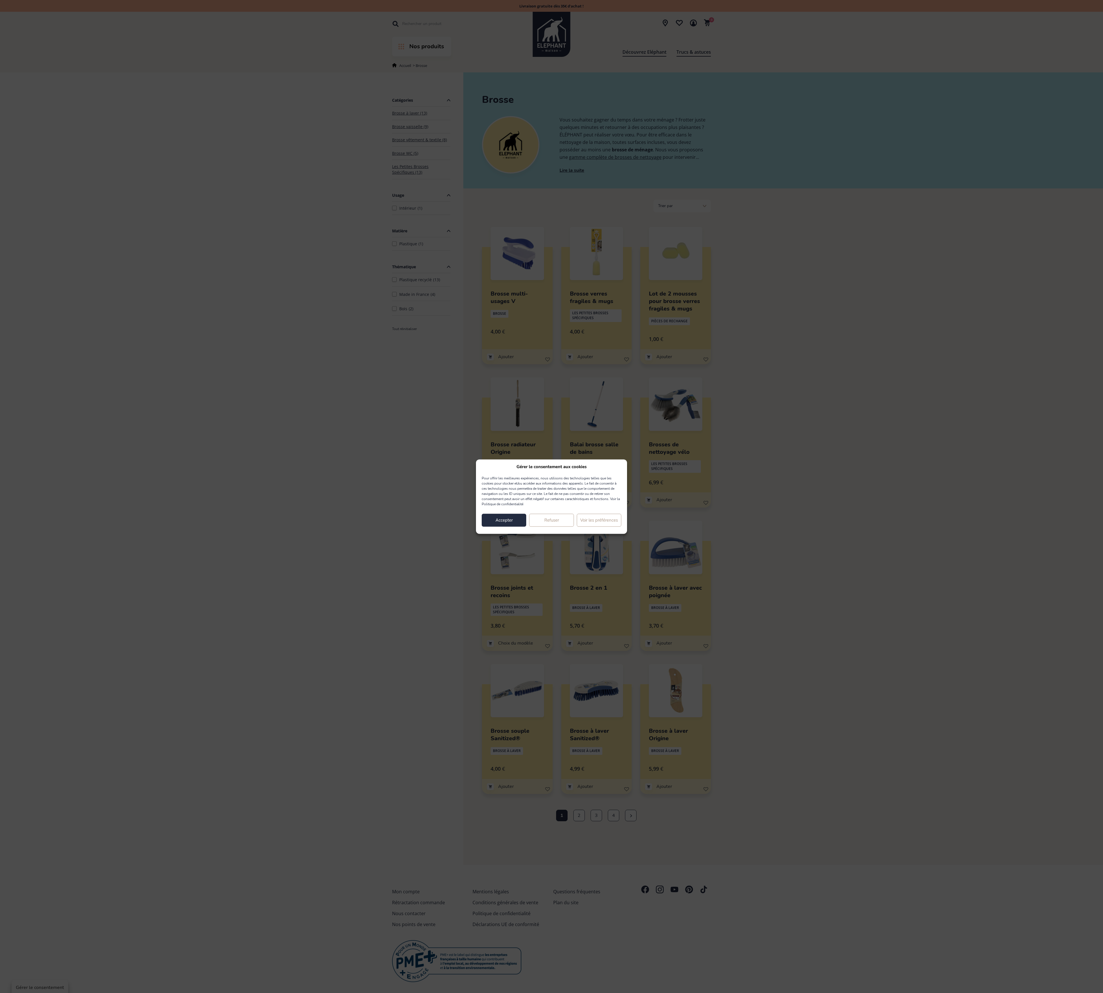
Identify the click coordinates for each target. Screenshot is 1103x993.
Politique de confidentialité (502, 504)
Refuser (551, 520)
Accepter (504, 520)
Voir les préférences (599, 520)
